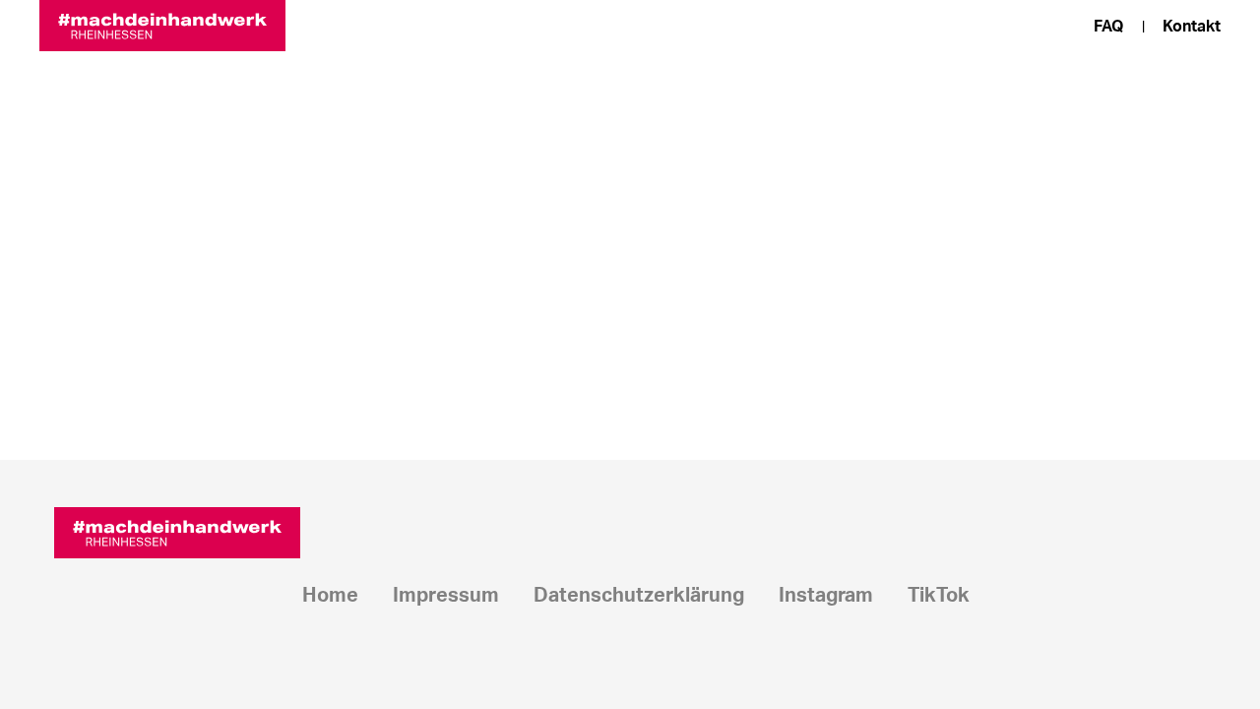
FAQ (1109, 26)
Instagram (826, 596)
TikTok (939, 596)
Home (330, 596)
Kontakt (1192, 26)
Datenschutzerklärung (639, 596)
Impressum (446, 596)
